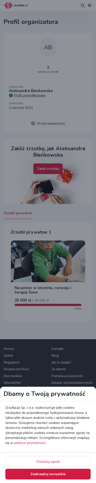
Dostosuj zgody (48, 461)
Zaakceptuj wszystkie (48, 474)
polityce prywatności (30, 443)
